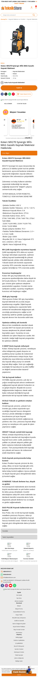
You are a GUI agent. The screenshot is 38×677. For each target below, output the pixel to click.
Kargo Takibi (19, 614)
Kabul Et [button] (19, 674)
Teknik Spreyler (19, 655)
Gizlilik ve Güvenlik (19, 620)
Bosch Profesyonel (19, 646)
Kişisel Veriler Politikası (19, 626)
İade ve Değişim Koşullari (19, 623)
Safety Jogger (19, 637)
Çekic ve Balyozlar (19, 658)
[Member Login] (31, 7)
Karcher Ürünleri (19, 649)
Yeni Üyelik (19, 595)
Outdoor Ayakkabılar (19, 640)
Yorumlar (5, 531)
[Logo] (11, 9)
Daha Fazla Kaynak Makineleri (14, 82)
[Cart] (36, 7)
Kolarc (15, 74)
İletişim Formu (19, 609)
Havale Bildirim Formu (19, 612)
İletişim (19, 606)
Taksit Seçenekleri (8, 537)
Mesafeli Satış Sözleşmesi (19, 617)
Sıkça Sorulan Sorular (19, 629)
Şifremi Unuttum (19, 601)
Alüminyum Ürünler (19, 652)
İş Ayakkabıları (19, 643)
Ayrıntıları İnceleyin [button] (6, 671)
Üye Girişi (19, 598)
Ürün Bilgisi (5, 153)
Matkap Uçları (19, 661)
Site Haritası (19, 632)
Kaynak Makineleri (19, 71)
